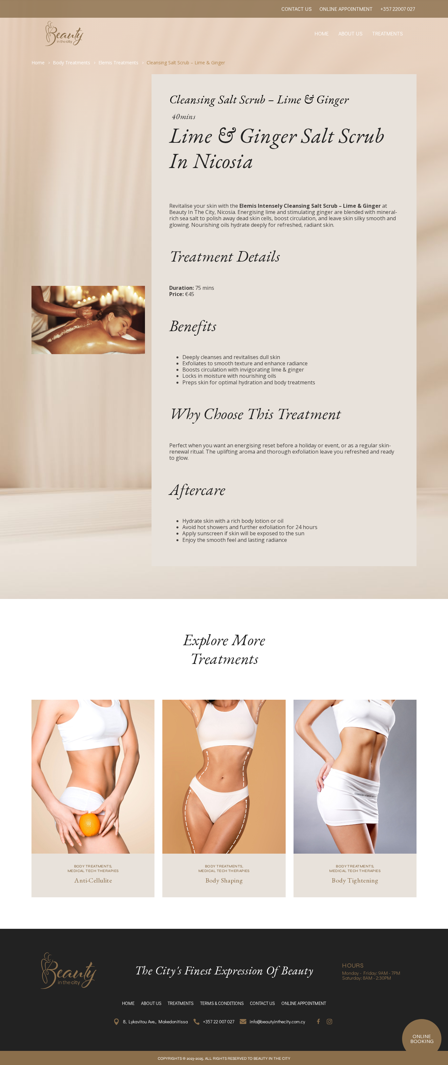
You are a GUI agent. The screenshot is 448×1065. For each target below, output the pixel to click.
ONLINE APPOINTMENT (346, 8)
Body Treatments (71, 62)
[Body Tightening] (355, 777)
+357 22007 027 (397, 8)
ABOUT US (350, 33)
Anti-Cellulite (93, 880)
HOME (322, 33)
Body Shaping (224, 880)
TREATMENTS (387, 33)
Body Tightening (355, 880)
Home (38, 62)
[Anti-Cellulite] (92, 777)
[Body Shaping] (223, 777)
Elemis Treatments (118, 62)
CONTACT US (296, 8)
